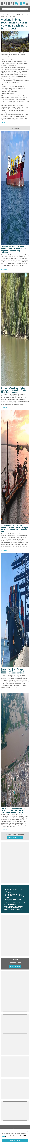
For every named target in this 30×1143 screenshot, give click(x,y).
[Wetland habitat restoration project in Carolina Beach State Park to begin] (15, 41)
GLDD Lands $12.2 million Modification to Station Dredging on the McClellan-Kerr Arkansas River (14, 529)
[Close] (27, 1131)
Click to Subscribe (15, 966)
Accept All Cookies (15, 1140)
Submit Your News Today (15, 837)
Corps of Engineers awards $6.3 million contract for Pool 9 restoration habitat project (14, 810)
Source (3, 122)
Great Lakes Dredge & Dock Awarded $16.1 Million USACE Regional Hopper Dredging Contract (13, 250)
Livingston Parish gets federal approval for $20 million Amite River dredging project (13, 390)
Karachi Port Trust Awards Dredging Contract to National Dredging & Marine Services (13, 671)
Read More (4, 269)
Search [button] (25, 9)
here (10, 120)
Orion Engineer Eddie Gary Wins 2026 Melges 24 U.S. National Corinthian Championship (13, 891)
